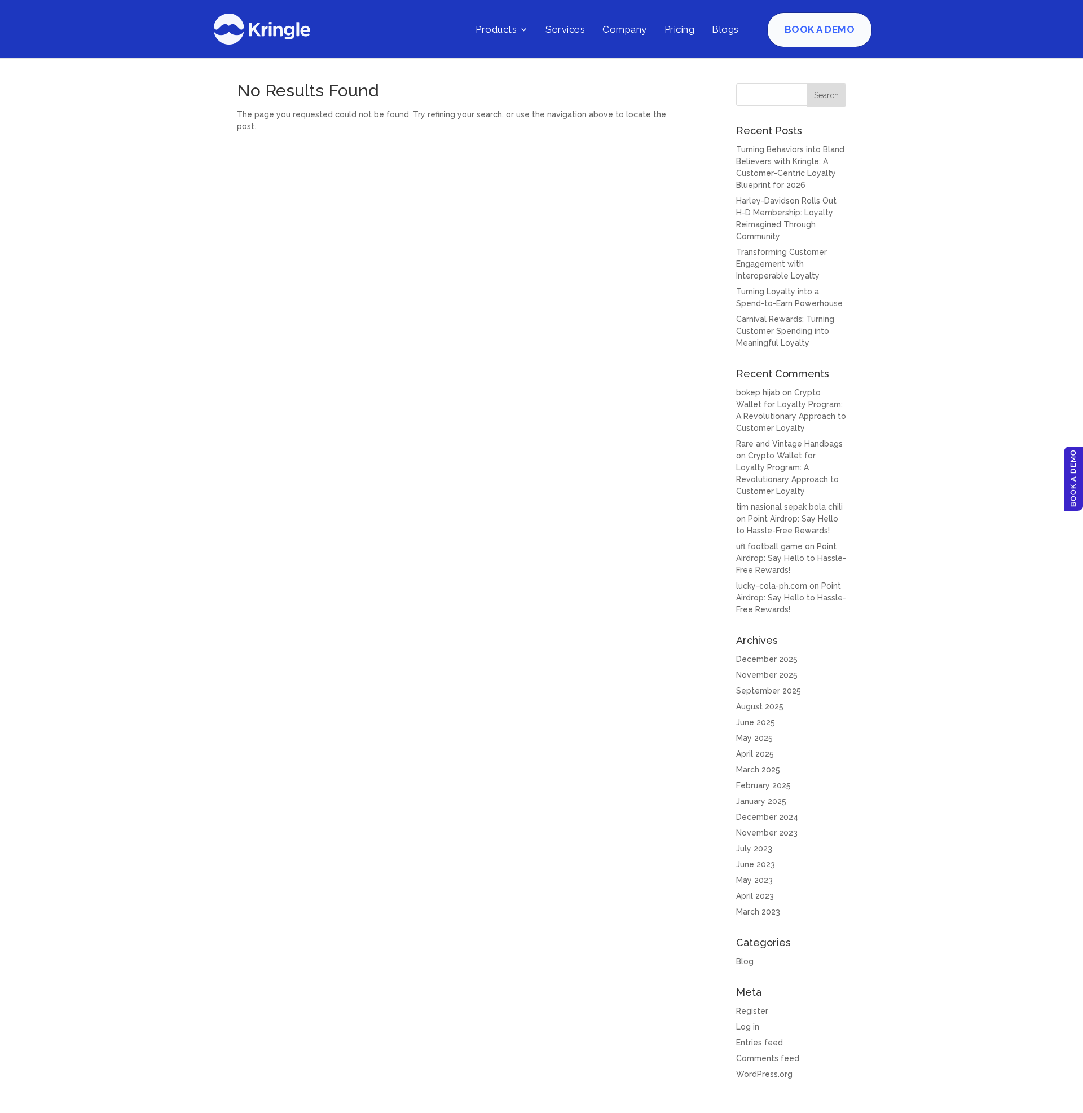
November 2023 (767, 832)
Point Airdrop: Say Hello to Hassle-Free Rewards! (791, 558)
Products (496, 29)
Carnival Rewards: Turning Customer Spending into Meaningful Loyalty (785, 331)
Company (624, 29)
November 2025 (767, 674)
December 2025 (767, 659)
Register (752, 1010)
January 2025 (761, 801)
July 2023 (754, 848)
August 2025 (759, 706)
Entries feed (759, 1042)
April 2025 (755, 753)
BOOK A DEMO (820, 29)
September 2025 (768, 690)
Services (565, 29)
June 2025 (755, 722)
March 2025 (758, 769)
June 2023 (755, 864)
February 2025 (763, 785)
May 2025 (754, 738)
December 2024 (767, 817)
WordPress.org (764, 1074)
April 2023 (755, 895)
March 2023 (758, 911)
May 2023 (754, 880)
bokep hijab (758, 392)
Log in (747, 1026)
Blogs (725, 29)
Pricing (679, 29)
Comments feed (767, 1058)
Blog (745, 961)
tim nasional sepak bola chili (789, 506)
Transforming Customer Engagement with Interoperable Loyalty (781, 264)
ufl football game (769, 546)
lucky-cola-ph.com (771, 585)
